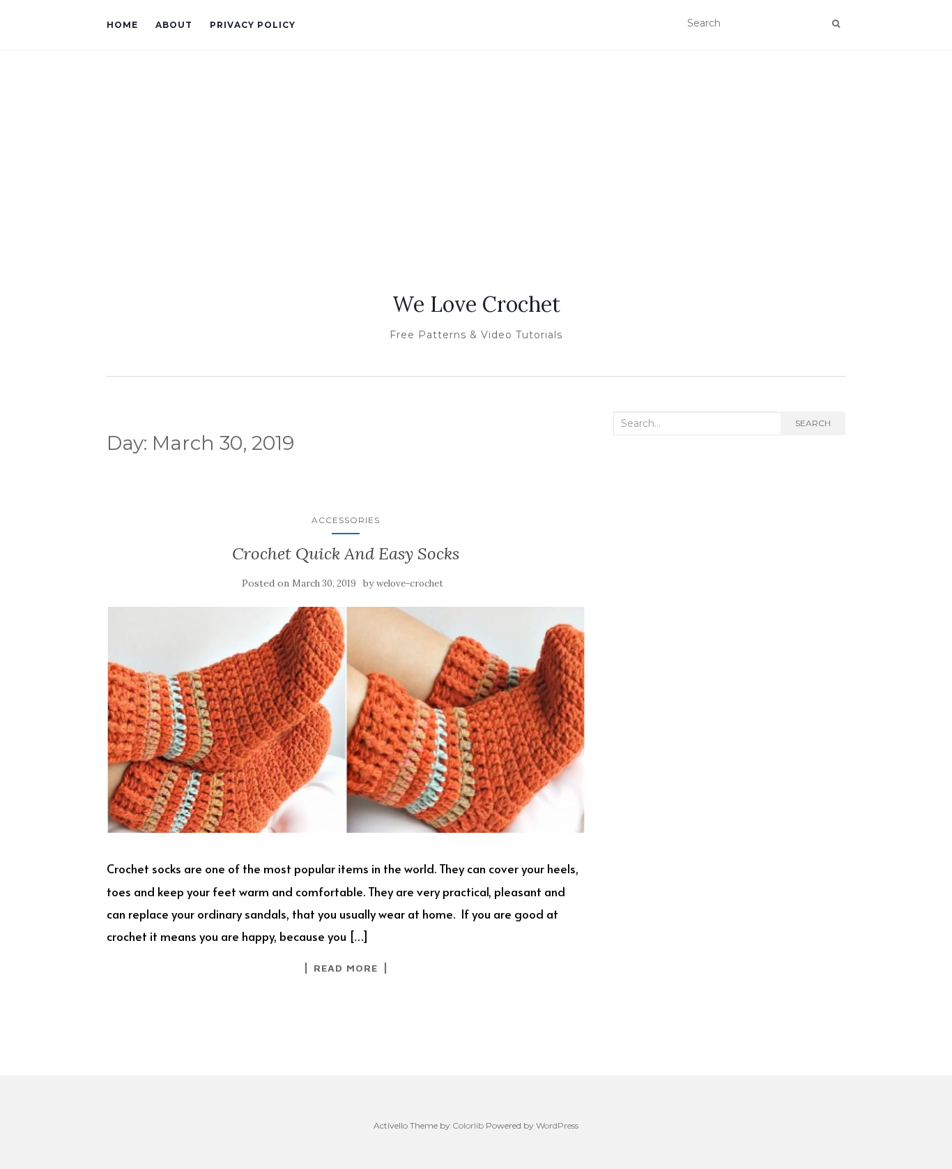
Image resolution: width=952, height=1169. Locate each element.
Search (813, 423)
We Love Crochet (476, 304)
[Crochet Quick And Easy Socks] (346, 720)
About (173, 25)
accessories (346, 520)
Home (122, 25)
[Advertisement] (476, 154)
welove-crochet (409, 583)
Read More (346, 968)
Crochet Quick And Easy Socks (345, 553)
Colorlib (468, 1125)
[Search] (836, 23)
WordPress (557, 1125)
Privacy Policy (252, 25)
